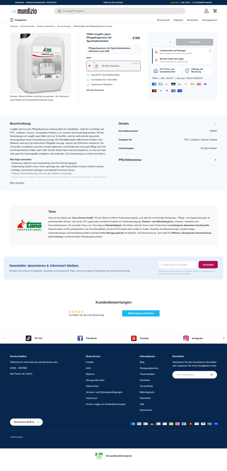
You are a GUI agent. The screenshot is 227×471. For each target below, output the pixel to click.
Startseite (14, 26)
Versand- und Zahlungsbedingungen (104, 392)
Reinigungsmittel (27, 26)
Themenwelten (147, 374)
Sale (142, 404)
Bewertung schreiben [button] (141, 313)
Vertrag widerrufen (95, 380)
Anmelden (208, 264)
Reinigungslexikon (149, 368)
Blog (142, 362)
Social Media (146, 386)
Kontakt (90, 362)
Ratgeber (178, 20)
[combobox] (120, 11)
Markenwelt (163, 20)
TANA (154, 78)
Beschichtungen (64, 26)
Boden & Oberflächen (46, 26)
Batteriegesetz (147, 392)
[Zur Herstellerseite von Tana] (136, 37)
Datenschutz (92, 386)
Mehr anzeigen (17, 183)
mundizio (19, 437)
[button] (215, 10)
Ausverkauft (194, 42)
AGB (88, 368)
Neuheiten (192, 20)
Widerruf (90, 374)
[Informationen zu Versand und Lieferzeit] (210, 50)
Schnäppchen (209, 20)
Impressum (92, 398)
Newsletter (145, 398)
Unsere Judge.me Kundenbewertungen (106, 404)
